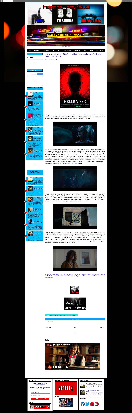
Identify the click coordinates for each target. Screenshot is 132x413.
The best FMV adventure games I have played (38, 188)
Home (75, 327)
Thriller (75, 315)
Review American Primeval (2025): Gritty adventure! (37, 210)
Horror (56, 315)
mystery (70, 315)
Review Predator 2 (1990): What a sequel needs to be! (38, 222)
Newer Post (48, 327)
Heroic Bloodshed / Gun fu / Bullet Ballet (38, 233)
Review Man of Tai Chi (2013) (38, 128)
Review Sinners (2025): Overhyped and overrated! (37, 199)
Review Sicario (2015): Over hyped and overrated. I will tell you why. (37, 104)
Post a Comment (50, 321)
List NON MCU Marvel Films (36, 93)
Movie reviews (63, 315)
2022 (51, 315)
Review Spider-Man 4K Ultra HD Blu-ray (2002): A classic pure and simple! (37, 151)
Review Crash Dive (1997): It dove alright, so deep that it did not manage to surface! (35, 117)
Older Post (102, 327)
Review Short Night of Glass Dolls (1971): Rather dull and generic (37, 139)
